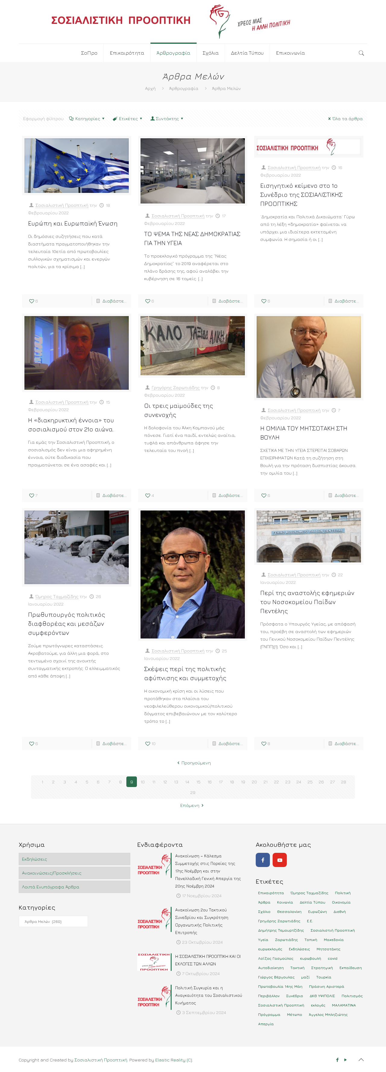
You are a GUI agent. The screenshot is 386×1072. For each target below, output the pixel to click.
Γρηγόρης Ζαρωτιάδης (176, 387)
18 (232, 781)
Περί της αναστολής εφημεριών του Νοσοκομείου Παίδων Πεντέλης (307, 601)
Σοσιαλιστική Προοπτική (62, 205)
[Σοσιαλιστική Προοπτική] (193, 21)
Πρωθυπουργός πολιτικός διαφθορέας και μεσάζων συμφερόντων (66, 623)
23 (287, 781)
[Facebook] (263, 860)
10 (143, 781)
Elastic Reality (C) (173, 1059)
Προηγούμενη (196, 762)
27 (332, 781)
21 (265, 781)
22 (276, 781)
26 (321, 781)
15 (198, 781)
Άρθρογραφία (183, 88)
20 (254, 781)
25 (310, 781)
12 (165, 781)
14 (187, 781)
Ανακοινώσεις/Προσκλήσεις (51, 872)
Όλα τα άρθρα (348, 118)
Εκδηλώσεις (34, 859)
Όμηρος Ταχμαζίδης (57, 596)
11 (153, 781)
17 (221, 781)
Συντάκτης (167, 118)
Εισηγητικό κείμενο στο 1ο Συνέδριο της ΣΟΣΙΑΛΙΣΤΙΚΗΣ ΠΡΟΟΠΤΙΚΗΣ (301, 194)
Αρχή (150, 88)
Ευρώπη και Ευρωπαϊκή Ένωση (73, 223)
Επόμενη (189, 805)
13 (176, 781)
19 (243, 781)
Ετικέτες (128, 118)
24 (298, 781)
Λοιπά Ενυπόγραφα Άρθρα (50, 886)
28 (343, 781)
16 (209, 781)
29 (192, 792)
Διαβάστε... (115, 300)
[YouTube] (280, 860)
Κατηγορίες (87, 118)
